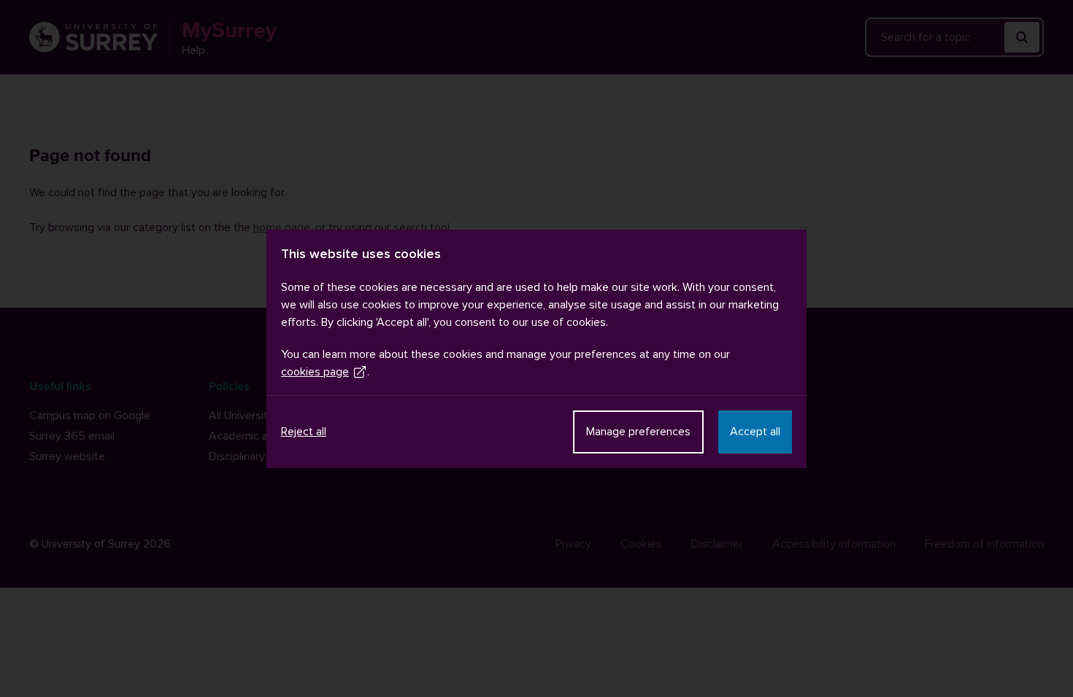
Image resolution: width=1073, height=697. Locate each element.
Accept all (755, 431)
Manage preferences (638, 431)
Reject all (303, 431)
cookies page (315, 372)
